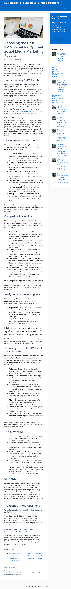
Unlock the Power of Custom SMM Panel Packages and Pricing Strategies (62, 121)
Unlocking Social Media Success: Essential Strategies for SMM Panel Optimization (61, 150)
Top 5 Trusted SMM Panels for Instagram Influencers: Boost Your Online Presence (62, 178)
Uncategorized (10, 567)
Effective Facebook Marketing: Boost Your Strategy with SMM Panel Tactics (61, 135)
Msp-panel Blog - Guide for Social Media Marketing (31, 2)
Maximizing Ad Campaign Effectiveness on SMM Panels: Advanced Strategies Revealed (62, 85)
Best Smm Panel (43, 586)
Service (11, 241)
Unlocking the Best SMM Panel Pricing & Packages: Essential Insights (62, 57)
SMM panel (28, 111)
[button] (64, 8)
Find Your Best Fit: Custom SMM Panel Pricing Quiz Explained (62, 109)
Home (63, 3)
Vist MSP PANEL (59, 39)
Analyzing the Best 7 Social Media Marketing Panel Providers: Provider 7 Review (57, 71)
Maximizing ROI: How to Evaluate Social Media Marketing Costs (57, 98)
